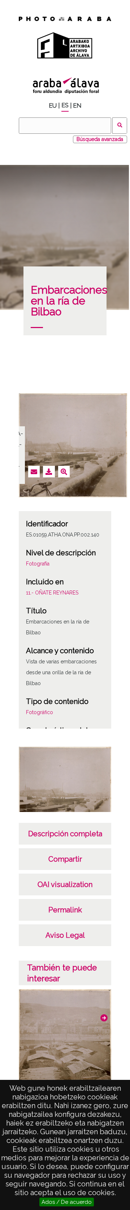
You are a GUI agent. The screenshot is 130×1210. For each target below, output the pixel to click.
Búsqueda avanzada (100, 139)
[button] (104, 1018)
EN (77, 105)
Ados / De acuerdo (67, 1202)
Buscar (119, 125)
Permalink (65, 910)
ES (65, 105)
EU (53, 105)
